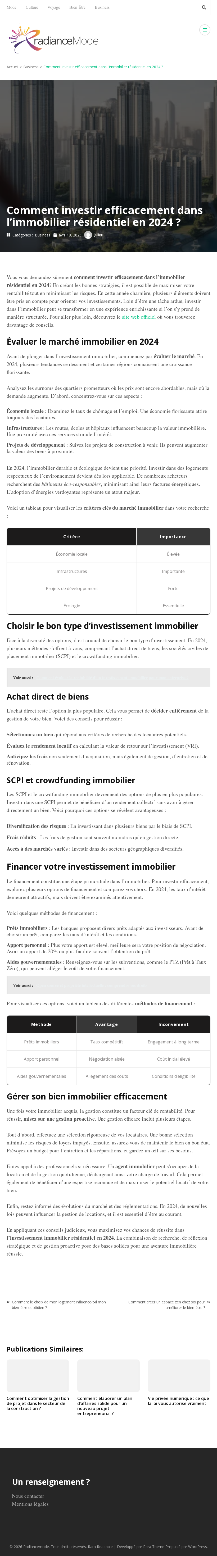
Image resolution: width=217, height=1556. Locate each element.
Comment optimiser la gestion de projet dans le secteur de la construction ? (38, 1403)
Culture (32, 7)
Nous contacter (28, 1495)
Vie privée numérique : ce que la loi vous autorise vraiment (178, 1400)
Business (102, 7)
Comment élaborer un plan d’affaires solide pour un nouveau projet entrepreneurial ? (104, 1406)
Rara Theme (153, 1546)
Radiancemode (36, 1546)
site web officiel (139, 316)
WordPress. (198, 1546)
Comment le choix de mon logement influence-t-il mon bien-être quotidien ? (59, 1304)
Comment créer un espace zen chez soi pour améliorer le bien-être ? (166, 1304)
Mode (11, 7)
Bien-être (77, 7)
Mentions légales (30, 1503)
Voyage (53, 7)
